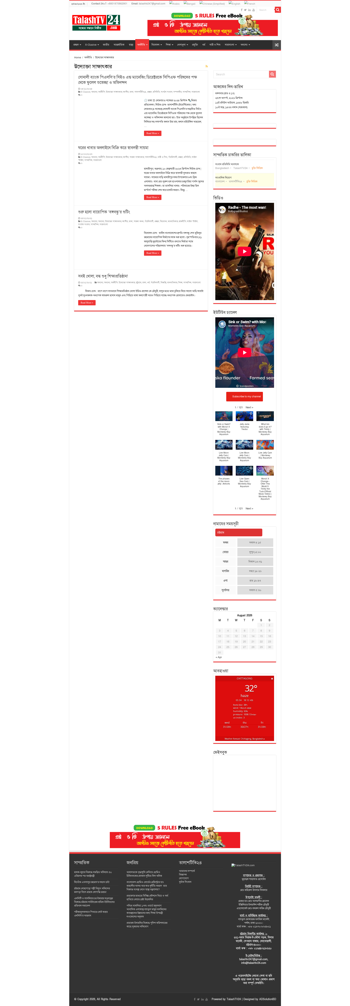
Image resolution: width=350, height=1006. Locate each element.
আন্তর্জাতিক (119, 45)
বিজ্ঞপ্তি (163, 282)
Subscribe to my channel (246, 396)
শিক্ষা (168, 45)
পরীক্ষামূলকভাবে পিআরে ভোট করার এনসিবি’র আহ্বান (91, 913)
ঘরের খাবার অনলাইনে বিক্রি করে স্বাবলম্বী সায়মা (113, 148)
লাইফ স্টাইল (192, 221)
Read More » (152, 133)
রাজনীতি (182, 221)
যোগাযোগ (184, 878)
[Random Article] (276, 45)
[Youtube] (253, 9)
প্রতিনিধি (156, 91)
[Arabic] (174, 4)
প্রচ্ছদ (76, 45)
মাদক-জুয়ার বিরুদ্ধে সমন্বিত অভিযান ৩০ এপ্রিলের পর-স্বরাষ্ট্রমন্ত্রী (93, 874)
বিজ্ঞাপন (183, 875)
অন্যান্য (244, 45)
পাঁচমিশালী (172, 157)
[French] (249, 4)
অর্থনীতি (141, 45)
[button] (249, 407)
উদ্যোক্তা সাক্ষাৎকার (114, 91)
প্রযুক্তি (195, 45)
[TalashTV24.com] (243, 865)
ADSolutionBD (267, 999)
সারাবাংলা (229, 45)
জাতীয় (106, 45)
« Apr (219, 657)
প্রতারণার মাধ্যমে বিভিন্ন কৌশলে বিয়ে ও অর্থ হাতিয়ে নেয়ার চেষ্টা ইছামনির (147, 897)
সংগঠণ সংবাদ (166, 91)
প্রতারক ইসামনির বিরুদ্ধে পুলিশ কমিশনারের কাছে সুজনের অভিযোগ (147, 924)
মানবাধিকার (173, 221)
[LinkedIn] (249, 9)
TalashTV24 (234, 999)
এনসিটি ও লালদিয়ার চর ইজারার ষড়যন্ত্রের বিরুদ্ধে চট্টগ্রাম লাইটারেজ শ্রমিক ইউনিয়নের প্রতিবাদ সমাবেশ (94, 902)
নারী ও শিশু (215, 45)
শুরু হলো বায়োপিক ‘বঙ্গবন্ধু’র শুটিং (104, 212)
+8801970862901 (109, 3)
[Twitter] (245, 9)
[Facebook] (241, 9)
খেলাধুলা (181, 45)
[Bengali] (189, 4)
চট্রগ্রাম (138, 282)
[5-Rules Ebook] (212, 24)
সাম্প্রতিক (187, 91)
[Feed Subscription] (207, 66)
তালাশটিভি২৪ (140, 91)
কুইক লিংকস (185, 882)
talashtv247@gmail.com (148, 3)
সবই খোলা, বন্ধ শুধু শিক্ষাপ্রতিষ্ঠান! (103, 276)
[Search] (278, 10)
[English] (234, 4)
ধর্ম (203, 45)
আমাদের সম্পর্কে (187, 871)
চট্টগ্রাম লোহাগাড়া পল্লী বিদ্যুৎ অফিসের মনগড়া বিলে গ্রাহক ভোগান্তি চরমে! (92, 890)
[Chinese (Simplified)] (212, 4)
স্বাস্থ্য (131, 45)
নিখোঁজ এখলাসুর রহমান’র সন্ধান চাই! (92, 882)
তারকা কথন (139, 221)
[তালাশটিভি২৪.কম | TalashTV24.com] (96, 21)
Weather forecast (245, 738)
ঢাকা (131, 91)
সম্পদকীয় (177, 91)
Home (77, 57)
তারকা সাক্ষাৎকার (137, 157)
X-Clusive (90, 45)
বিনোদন (155, 45)
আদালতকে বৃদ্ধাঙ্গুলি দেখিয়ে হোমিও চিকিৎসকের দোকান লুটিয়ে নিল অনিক (144, 874)
